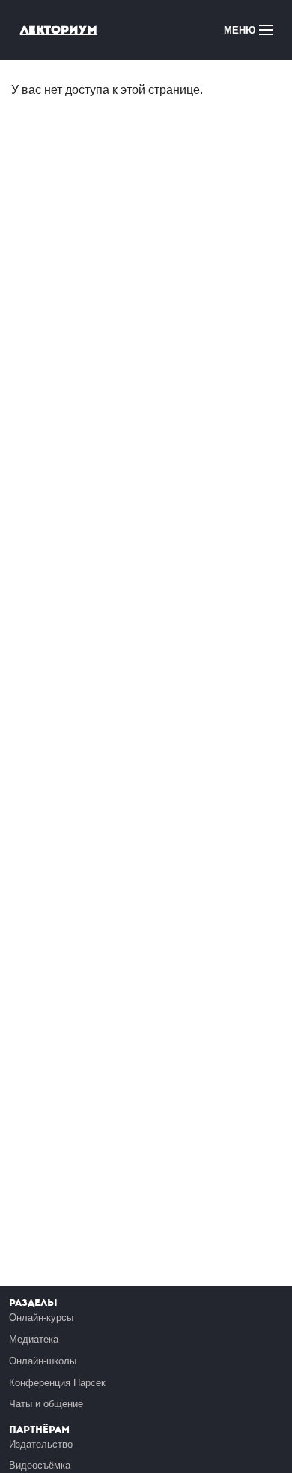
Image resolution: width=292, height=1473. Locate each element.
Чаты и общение (46, 1403)
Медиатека (33, 1339)
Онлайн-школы (42, 1360)
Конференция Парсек (57, 1382)
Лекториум (58, 29)
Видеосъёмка (39, 1465)
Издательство (41, 1444)
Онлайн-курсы (41, 1317)
